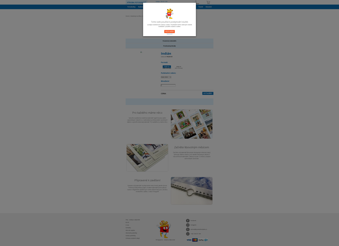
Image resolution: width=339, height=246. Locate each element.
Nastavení (169, 34)
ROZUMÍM (169, 31)
